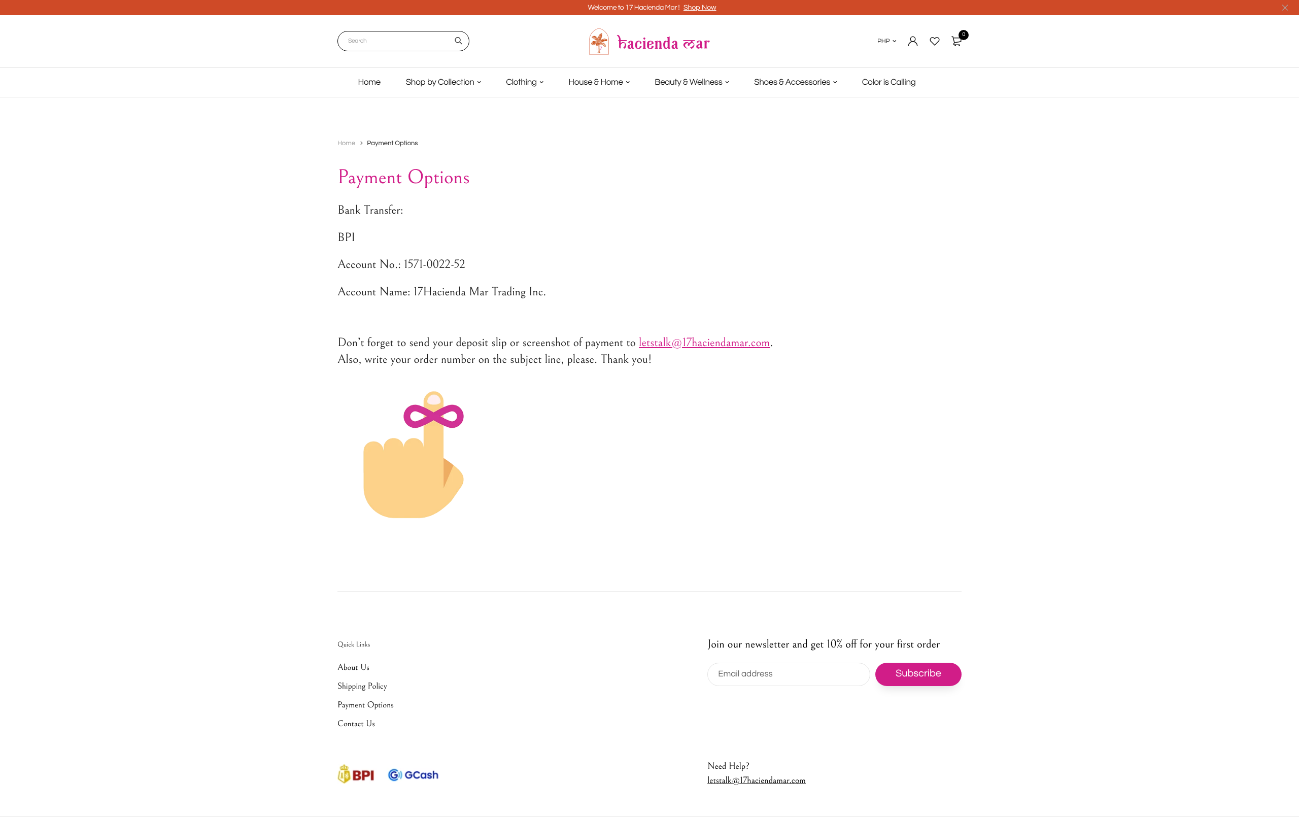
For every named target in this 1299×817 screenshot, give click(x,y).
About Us (353, 667)
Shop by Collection (440, 82)
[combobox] (403, 41)
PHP (883, 41)
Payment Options (365, 705)
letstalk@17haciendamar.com (756, 780)
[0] (956, 41)
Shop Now (699, 7)
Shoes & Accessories (792, 82)
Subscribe (918, 674)
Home (369, 82)
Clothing (521, 82)
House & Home (595, 82)
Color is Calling (889, 82)
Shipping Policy (362, 686)
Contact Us (356, 724)
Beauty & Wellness (688, 82)
